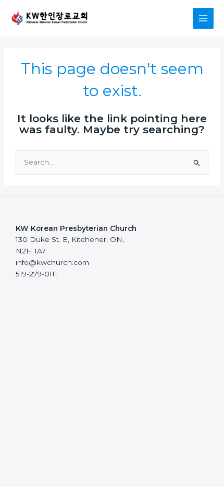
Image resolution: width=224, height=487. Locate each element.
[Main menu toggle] (203, 18)
